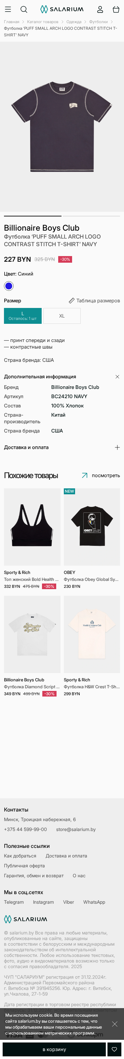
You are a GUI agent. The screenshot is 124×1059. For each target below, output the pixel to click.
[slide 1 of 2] (92, 527)
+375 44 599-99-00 (25, 829)
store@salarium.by (76, 829)
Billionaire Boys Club (41, 228)
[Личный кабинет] (100, 9)
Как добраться (20, 855)
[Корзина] (116, 9)
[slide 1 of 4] (32, 527)
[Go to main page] (62, 9)
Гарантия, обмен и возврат (33, 875)
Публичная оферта (24, 865)
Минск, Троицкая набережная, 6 (40, 819)
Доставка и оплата (66, 855)
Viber (68, 902)
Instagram (43, 902)
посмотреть (106, 475)
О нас (79, 875)
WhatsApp (94, 902)
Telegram (14, 902)
